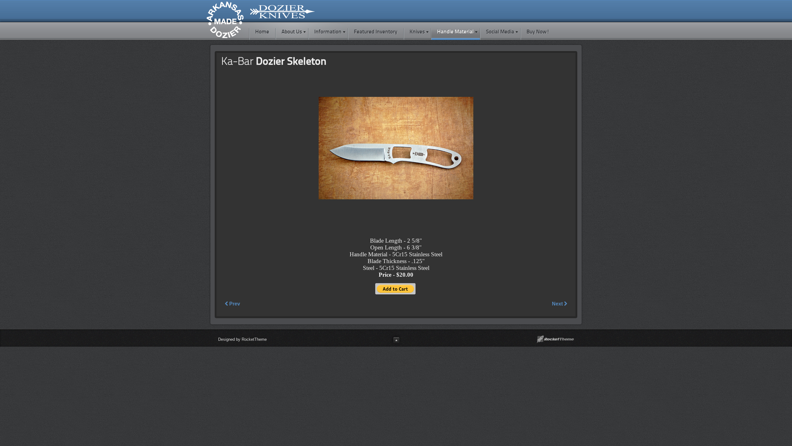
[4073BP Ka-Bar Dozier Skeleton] (396, 198)
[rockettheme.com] (555, 339)
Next (558, 303)
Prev (234, 303)
